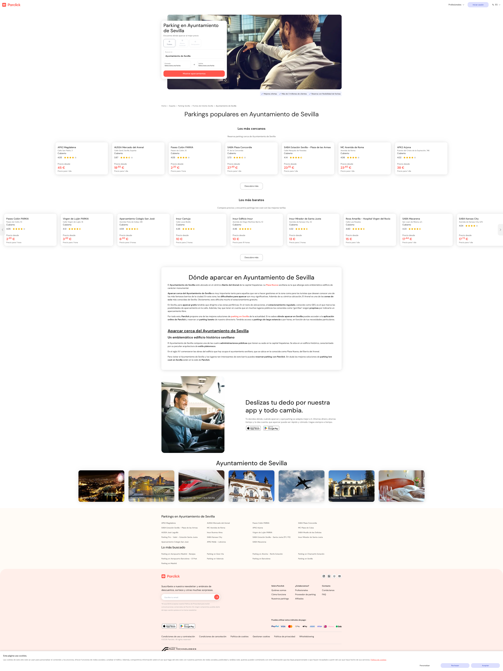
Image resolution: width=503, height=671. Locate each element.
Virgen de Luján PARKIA (262, 532)
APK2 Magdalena (168, 523)
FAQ (324, 594)
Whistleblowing (306, 636)
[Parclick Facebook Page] (334, 576)
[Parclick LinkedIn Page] (329, 576)
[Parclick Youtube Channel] (339, 576)
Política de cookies (239, 636)
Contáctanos (328, 590)
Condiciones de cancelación (212, 636)
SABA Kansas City (214, 537)
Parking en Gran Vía (215, 554)
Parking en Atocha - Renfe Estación (268, 554)
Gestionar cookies (261, 636)
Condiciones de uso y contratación (178, 636)
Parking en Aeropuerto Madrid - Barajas (178, 554)
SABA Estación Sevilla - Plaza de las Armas (179, 528)
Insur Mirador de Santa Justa (310, 537)
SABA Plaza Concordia (307, 523)
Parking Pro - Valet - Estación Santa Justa (179, 537)
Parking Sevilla (184, 106)
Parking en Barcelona (261, 558)
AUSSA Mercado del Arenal (218, 523)
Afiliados (299, 598)
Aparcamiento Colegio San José (174, 542)
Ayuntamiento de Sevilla (226, 106)
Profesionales (301, 590)
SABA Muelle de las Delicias (309, 532)
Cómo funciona (278, 594)
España (172, 106)
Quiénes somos (278, 590)
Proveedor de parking (305, 594)
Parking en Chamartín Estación (311, 554)
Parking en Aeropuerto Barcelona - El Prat (179, 558)
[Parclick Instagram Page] (324, 576)
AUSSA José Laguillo (169, 532)
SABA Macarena (259, 542)
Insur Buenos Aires (215, 532)
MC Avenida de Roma (216, 528)
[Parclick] (11, 5)
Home (163, 106)
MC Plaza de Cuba (306, 528)
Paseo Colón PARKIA (261, 523)
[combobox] (197, 55)
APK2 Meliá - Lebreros (216, 542)
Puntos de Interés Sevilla (203, 106)
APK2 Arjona (258, 528)
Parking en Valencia (215, 558)
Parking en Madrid (169, 563)
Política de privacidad (284, 636)
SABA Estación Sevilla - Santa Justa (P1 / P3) (271, 537)
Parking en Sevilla (305, 558)
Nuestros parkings (280, 598)
